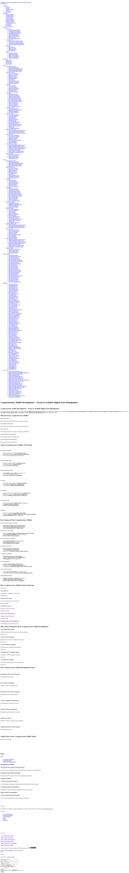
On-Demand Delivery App (14, 338)
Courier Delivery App (13, 297)
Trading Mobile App (13, 357)
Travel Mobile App (13, 360)
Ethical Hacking (12, 117)
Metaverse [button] (8, 45)
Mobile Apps (8, 61)
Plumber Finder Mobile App (15, 347)
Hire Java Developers (13, 266)
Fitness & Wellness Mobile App (15, 309)
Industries (5, 283)
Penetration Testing (13, 78)
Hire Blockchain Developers (15, 256)
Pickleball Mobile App (13, 346)
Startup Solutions (9, 26)
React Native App (12, 37)
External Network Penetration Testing (17, 148)
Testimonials (8, 11)
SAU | (9, 843)
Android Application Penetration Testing (17, 130)
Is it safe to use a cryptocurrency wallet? (9, 781)
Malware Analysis (12, 76)
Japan (12, 835)
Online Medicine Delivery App (15, 340)
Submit (2, 871)
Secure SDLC (12, 79)
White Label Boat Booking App (15, 384)
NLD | (6, 843)
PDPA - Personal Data (13, 103)
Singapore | (7, 845)
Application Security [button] (10, 72)
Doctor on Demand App (14, 300)
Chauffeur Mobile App (13, 296)
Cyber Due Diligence (13, 116)
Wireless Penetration (13, 142)
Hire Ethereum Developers (14, 258)
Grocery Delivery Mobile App (15, 313)
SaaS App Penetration (13, 156)
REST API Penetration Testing (15, 70)
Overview (8, 10)
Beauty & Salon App (13, 291)
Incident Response (12, 118)
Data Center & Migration (14, 135)
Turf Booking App (12, 364)
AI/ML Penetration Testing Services (16, 146)
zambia (11, 845)
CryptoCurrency (9, 39)
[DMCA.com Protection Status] (32, 848)
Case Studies (8, 60)
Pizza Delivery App (13, 344)
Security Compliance (13, 105)
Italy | (2, 839)
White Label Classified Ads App (15, 376)
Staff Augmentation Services (15, 281)
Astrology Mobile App (13, 290)
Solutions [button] (5, 13)
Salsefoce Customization (14, 56)
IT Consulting (9, 24)
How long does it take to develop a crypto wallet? (10, 773)
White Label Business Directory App (16, 387)
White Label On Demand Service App (17, 395)
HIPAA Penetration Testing (14, 97)
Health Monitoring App (14, 318)
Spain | (8, 841)
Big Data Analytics (10, 15)
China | (5, 835)
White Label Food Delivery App (15, 371)
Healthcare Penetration (13, 111)
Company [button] (5, 5)
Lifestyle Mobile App (13, 326)
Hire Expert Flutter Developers (15, 260)
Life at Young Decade (7, 814)
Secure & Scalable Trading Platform (16, 44)
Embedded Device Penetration (15, 110)
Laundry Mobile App (13, 324)
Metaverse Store (12, 50)
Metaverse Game (12, 48)
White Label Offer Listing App (15, 388)
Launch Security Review (14, 88)
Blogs (4, 819)
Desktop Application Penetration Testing (17, 147)
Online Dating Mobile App (14, 337)
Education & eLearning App (15, 302)
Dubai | (3, 845)
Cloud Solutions (9, 17)
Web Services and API (13, 83)
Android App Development (14, 31)
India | (2, 837)
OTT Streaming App (13, 341)
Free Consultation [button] (22, 2)
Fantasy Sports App (13, 306)
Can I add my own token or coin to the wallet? (10, 787)
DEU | (9, 835)
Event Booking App (13, 303)
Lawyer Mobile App (13, 325)
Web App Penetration (13, 158)
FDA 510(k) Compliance (14, 95)
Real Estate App (12, 349)
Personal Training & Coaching (15, 342)
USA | (2, 835)
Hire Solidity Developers (14, 277)
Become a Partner (9, 9)
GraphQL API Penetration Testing (16, 68)
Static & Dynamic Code (14, 80)
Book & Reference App (14, 294)
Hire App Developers (13, 255)
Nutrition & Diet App (13, 336)
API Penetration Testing (14, 67)
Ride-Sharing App (12, 350)
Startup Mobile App (13, 354)
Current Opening (6, 816)
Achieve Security (12, 85)
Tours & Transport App (13, 363)
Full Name (3, 859)
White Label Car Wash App (14, 396)
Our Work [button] (5, 59)
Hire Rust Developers (13, 274)
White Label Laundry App (14, 382)
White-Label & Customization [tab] (9, 761)
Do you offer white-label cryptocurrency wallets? (10, 795)
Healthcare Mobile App (14, 317)
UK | (5, 837)
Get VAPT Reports (13, 87)
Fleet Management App (14, 312)
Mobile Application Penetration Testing (17, 133)
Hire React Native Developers (15, 271)
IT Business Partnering (11, 22)
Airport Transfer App (13, 287)
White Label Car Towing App (15, 390)
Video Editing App (13, 366)
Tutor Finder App (12, 365)
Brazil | (10, 839)
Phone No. (3, 862)
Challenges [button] (8, 84)
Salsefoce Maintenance (13, 57)
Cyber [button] (4, 65)
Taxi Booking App (13, 359)
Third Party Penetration (13, 91)
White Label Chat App (13, 389)
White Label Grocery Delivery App (16, 381)
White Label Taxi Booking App (15, 393)
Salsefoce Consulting (13, 53)
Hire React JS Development (14, 269)
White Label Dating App (14, 375)
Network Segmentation (13, 119)
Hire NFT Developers (13, 268)
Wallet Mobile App (13, 367)
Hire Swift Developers (13, 278)
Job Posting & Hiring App (14, 323)
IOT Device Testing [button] (10, 107)
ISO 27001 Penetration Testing (15, 100)
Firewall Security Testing (14, 136)
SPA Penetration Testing (14, 157)
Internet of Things (10, 21)
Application (8, 28)
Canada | (6, 839)
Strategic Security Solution (14, 125)
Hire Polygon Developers (14, 272)
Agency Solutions (10, 14)
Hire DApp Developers (14, 257)
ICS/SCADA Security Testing (15, 99)
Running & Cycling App (14, 352)
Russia (13, 839)
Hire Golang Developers (14, 262)
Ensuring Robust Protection (14, 149)
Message (2, 869)
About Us (8, 7)
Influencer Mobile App (13, 321)
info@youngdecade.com (13, 2)
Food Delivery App (13, 308)
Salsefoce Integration (13, 54)
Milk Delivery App (13, 332)
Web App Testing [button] (9, 153)
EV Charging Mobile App (14, 304)
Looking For (3, 865)
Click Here (48, 741)
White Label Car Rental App (15, 392)
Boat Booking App (13, 292)
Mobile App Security (13, 77)
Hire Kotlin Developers (14, 267)
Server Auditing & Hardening (15, 140)
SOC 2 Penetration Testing (14, 106)
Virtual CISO (11, 126)
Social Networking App (14, 353)
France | (9, 837)
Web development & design (14, 38)
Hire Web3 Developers (13, 280)
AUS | (5, 841)
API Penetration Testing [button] (11, 66)
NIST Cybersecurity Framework (15, 101)
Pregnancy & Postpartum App (15, 348)
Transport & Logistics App (14, 358)
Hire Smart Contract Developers (15, 275)
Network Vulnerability (13, 137)
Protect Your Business (13, 89)
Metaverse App (12, 47)
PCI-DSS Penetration (13, 102)
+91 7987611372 (4, 2)
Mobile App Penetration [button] (11, 129)
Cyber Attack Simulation (14, 114)
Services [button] (5, 27)
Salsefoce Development (14, 55)
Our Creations (9, 62)
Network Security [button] (9, 134)
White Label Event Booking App (16, 373)
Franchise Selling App (13, 310)
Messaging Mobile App (14, 331)
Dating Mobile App (13, 298)
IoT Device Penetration (13, 112)
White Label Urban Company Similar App (18, 386)
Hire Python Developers (14, 273)
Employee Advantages (8, 815)
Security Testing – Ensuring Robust (16, 151)
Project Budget (4, 866)
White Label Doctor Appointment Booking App (19, 372)
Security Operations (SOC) (14, 122)
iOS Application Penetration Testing (16, 131)
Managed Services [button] (10, 113)
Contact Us (29, 2)
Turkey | (3, 843)
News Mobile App (12, 335)
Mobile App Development (14, 36)
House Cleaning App (13, 319)
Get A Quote (8, 739)
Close (2, 851)
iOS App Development (13, 34)
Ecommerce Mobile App (14, 301)
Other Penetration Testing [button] (11, 143)
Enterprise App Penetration (14, 154)
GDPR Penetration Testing (14, 96)
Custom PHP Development (14, 30)
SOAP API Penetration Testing (15, 71)
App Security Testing (13, 73)
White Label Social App (14, 394)
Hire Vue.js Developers (14, 279)
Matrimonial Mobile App (14, 327)
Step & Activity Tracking (14, 355)
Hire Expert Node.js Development (16, 261)
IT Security (8, 25)
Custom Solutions (9, 19)
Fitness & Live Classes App (14, 314)
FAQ (4, 817)
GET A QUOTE (4, 850)
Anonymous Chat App (13, 284)
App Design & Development (15, 32)
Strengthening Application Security (16, 152)
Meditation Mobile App (14, 329)
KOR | (2, 841)
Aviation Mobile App (13, 285)
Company (3, 863)
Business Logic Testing (13, 74)
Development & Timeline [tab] (8, 759)
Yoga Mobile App (12, 369)
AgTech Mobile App (13, 286)
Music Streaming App (13, 333)
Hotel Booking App (13, 320)
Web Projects (8, 64)
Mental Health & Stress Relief (15, 330)
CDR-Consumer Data (13, 94)
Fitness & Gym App (13, 307)
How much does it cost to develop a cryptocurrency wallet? (12, 767)
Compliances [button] (8, 93)
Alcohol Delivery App (13, 289)
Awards (7, 8)
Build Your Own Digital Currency (16, 41)
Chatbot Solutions (10, 16)
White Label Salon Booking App (16, 383)
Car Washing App (12, 295)
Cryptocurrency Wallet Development (16, 43)
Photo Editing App (13, 343)
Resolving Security (13, 90)
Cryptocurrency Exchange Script (16, 42)
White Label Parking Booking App (16, 377)
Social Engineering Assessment (15, 124)
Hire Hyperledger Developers (15, 263)
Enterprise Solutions (10, 20)
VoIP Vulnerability (12, 141)
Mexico (12, 841)
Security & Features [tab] (7, 760)
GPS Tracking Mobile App (14, 315)
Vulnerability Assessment (14, 82)
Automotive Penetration (14, 108)
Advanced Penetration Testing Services (17, 145)
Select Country (4, 860)
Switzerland (14, 843)
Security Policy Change (14, 123)
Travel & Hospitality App (14, 361)
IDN (12, 837)
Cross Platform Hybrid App (14, 33)
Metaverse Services (13, 49)
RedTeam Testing (12, 120)
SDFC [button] (7, 51)
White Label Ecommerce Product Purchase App (19, 380)
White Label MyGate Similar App (16, 378)
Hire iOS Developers (13, 264)
